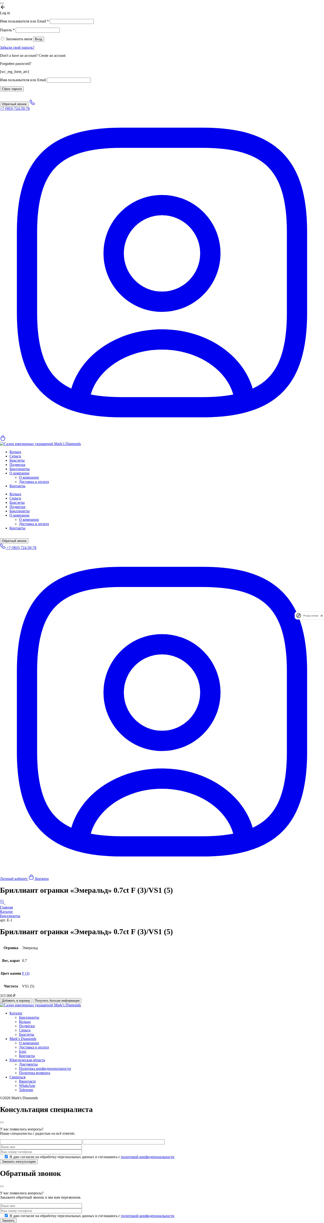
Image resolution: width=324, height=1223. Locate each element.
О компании (19, 473)
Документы (28, 1064)
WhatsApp (27, 1086)
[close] (322, 615)
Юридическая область (27, 1060)
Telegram (26, 1090)
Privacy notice (310, 615)
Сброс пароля (12, 89)
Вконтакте (27, 1081)
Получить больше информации (57, 1000)
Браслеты (17, 460)
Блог (23, 1051)
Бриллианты (19, 469)
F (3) (25, 973)
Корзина (41, 879)
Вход (38, 39)
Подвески (17, 465)
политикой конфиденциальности (147, 1157)
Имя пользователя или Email (24, 21)
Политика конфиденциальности (45, 1069)
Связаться (17, 1077)
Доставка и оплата (34, 482)
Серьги (15, 456)
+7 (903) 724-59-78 (21, 548)
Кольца (15, 452)
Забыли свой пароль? (17, 47)
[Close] (2, 3)
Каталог (6, 912)
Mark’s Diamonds (22, 1039)
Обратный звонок (14, 104)
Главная (6, 907)
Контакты (17, 486)
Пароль (7, 30)
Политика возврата (34, 1073)
